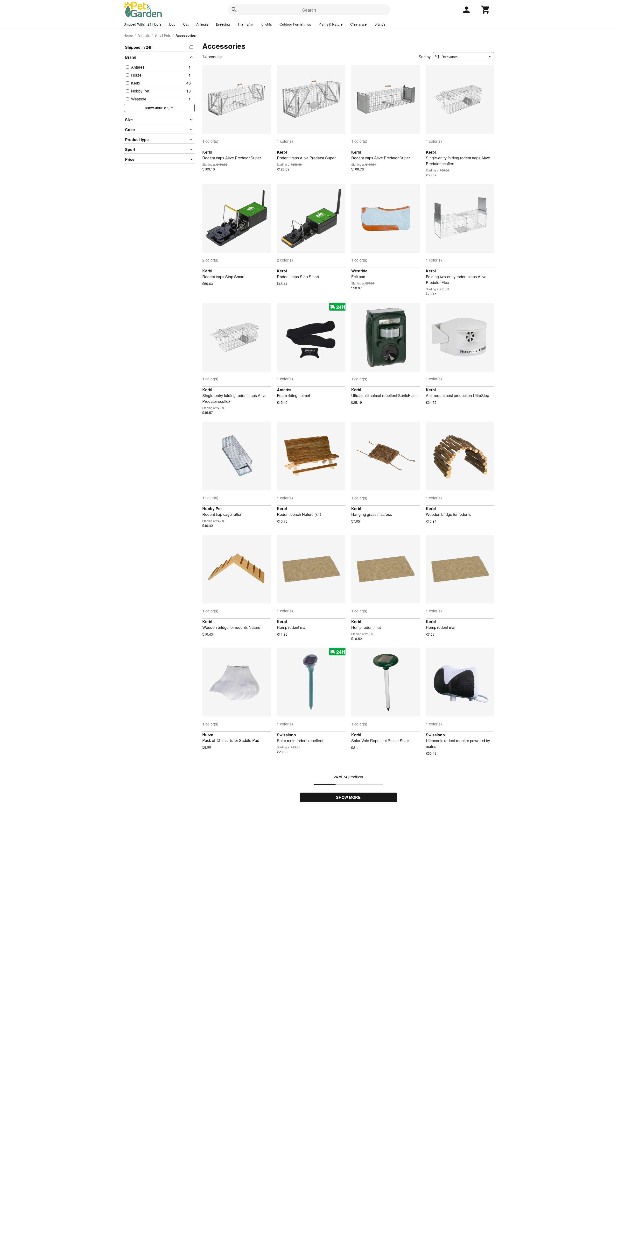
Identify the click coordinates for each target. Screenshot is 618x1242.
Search (309, 10)
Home (128, 35)
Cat (186, 24)
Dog (172, 24)
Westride (359, 271)
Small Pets (162, 35)
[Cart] (486, 9)
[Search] (234, 9)
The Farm (245, 24)
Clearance (358, 24)
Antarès (284, 389)
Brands (379, 24)
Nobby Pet (212, 508)
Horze (207, 734)
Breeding (223, 24)
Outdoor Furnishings (295, 24)
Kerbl (207, 152)
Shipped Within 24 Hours (143, 24)
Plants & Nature (331, 24)
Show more (348, 797)
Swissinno (286, 735)
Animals (202, 24)
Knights (266, 24)
